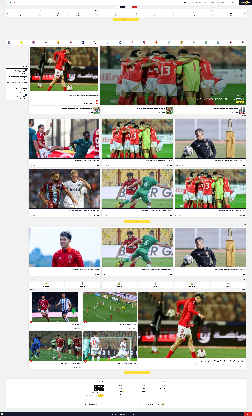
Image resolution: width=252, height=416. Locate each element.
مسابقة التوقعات (162, 388)
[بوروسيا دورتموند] (21, 42)
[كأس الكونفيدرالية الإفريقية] (119, 285)
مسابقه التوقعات (220, 2)
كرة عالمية (143, 394)
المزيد (8, 66)
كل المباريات (126, 19)
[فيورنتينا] (46, 42)
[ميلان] (70, 42)
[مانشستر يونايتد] (156, 42)
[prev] (244, 13)
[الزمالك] (230, 42)
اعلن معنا (143, 404)
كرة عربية (143, 391)
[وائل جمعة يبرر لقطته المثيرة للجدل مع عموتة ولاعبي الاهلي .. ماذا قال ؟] (173, 75)
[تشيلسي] (120, 42)
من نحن (157, 404)
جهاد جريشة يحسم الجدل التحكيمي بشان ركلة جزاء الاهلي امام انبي (124, 414)
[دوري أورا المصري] (228, 285)
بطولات (205, 2)
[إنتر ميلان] (83, 42)
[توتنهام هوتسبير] (107, 42)
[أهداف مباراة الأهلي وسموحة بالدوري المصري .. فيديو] (55, 350)
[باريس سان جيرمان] (9, 42)
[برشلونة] (181, 42)
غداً (117, 6)
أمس (128, 6)
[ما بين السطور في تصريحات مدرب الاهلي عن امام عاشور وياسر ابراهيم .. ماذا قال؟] (210, 143)
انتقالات (191, 2)
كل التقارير (32, 224)
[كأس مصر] (155, 285)
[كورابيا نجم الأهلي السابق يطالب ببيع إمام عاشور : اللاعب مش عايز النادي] (192, 330)
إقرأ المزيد (240, 102)
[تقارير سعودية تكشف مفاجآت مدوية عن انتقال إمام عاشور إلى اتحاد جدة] (64, 251)
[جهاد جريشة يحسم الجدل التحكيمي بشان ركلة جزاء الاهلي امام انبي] (210, 110)
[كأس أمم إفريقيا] (82, 285)
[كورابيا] (245, 2)
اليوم (123, 6)
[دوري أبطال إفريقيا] (192, 285)
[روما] (58, 42)
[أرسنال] (144, 42)
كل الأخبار (137, 221)
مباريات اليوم (198, 2)
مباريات (164, 399)
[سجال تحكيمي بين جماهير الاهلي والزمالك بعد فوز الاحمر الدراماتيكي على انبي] (137, 110)
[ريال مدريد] (193, 42)
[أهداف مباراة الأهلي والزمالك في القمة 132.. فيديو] (64, 101)
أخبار (228, 2)
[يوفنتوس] (95, 42)
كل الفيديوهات (32, 289)
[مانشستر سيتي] (169, 42)
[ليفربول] (132, 42)
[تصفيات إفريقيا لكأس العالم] (46, 285)
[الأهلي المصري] (243, 42)
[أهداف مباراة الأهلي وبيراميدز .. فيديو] (64, 103)
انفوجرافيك (143, 385)
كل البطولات (32, 279)
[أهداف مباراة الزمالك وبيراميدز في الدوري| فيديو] (110, 350)
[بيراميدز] (218, 42)
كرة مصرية (143, 388)
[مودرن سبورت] (206, 42)
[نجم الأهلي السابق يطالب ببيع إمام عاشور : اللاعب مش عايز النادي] (64, 72)
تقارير (144, 396)
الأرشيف (138, 404)
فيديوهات (212, 2)
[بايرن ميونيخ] (33, 42)
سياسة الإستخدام (150, 404)
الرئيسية (233, 2)
